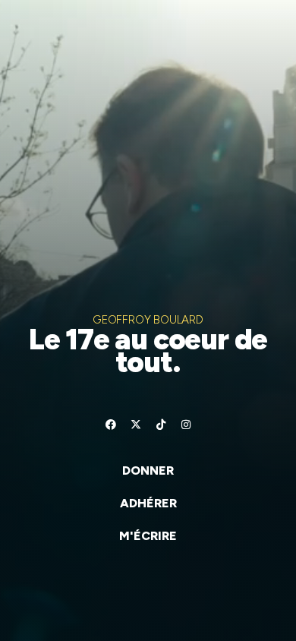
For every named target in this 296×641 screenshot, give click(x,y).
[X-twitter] (135, 424)
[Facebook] (110, 424)
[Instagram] (186, 424)
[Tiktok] (161, 424)
